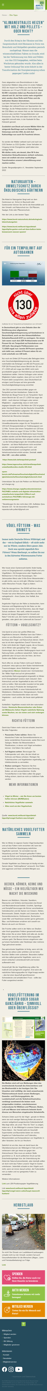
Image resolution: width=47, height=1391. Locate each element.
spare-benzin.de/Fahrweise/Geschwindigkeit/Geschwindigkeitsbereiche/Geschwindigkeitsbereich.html (23, 474)
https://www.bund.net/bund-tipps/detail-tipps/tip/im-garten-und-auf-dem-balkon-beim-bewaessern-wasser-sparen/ (21, 229)
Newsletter (7, 1358)
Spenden (7, 1338)
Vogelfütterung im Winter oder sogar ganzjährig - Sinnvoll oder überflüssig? (23, 1001)
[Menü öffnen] (3, 5)
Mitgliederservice (10, 1362)
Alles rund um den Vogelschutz (18, 806)
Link (4, 1184)
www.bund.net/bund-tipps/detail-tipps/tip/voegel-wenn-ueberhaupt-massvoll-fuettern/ (21, 1191)
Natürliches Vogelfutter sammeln (19, 802)
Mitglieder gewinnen (11, 1345)
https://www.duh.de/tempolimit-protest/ (19, 460)
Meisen (17, 671)
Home (4, 15)
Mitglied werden (9, 1334)
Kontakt (6, 1355)
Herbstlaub (23, 1205)
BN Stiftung (8, 1341)
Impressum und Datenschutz (23, 1377)
